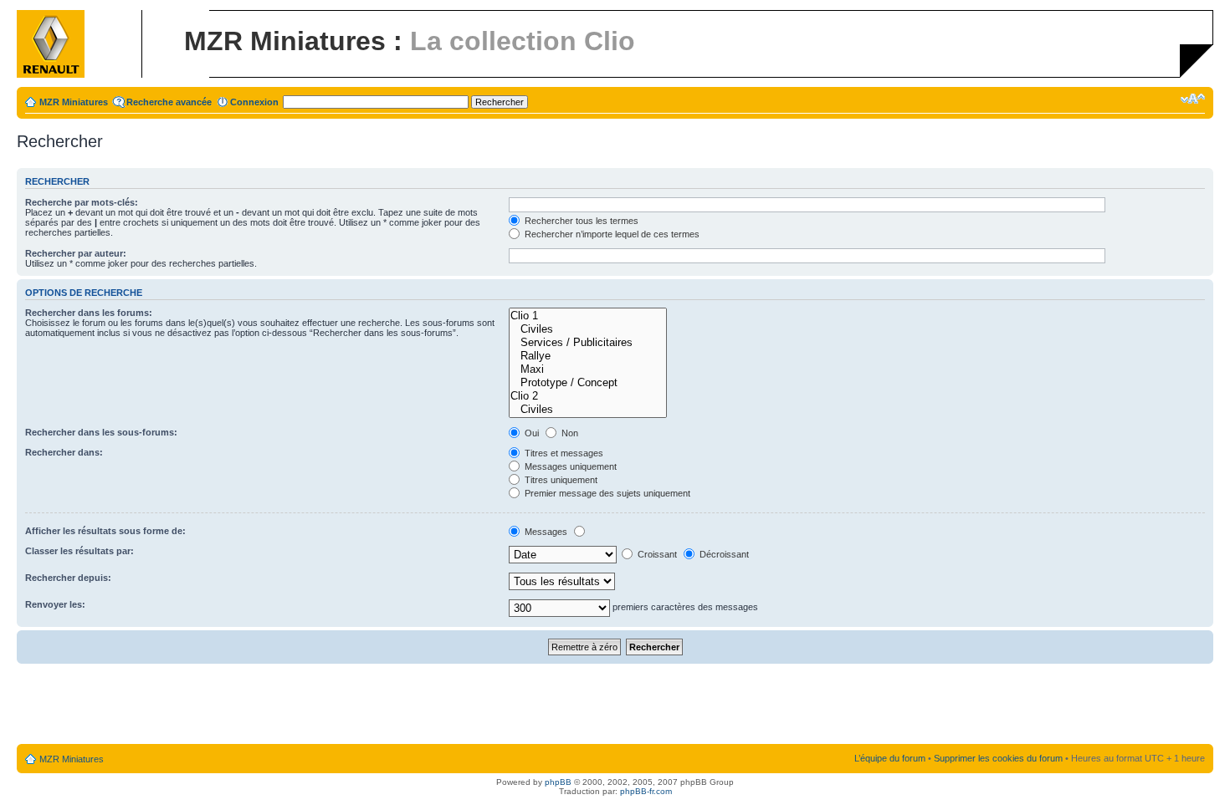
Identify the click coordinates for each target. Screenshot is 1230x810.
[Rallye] (587, 356)
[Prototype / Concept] (587, 383)
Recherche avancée (169, 102)
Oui (530, 433)
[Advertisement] (615, 704)
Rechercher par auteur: (75, 253)
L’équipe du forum (889, 758)
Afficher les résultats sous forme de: (105, 531)
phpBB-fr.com (646, 791)
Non (568, 433)
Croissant (656, 554)
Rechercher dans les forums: (88, 313)
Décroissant (723, 554)
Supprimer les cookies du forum (998, 758)
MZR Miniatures (73, 102)
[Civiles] (587, 329)
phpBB (558, 782)
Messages (544, 532)
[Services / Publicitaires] (587, 342)
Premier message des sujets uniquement (606, 493)
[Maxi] (587, 369)
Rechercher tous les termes (580, 221)
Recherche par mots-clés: (81, 202)
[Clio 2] (587, 396)
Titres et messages (562, 453)
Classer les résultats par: (79, 551)
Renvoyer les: (55, 604)
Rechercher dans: (64, 452)
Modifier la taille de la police (1193, 98)
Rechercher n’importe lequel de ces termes (611, 234)
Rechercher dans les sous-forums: (101, 432)
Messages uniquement (569, 466)
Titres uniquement (559, 480)
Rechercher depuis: (68, 578)
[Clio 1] (587, 316)
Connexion (254, 102)
